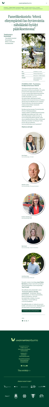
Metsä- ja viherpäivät (10, 41)
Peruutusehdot (8, 39)
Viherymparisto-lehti (24, 356)
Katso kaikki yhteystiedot (24, 349)
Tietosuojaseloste (24, 360)
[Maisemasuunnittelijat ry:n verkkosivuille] (24, 386)
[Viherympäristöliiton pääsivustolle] (3, 3)
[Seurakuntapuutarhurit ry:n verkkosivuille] (24, 397)
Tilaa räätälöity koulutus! (10, 38)
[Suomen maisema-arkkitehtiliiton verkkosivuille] (15, 386)
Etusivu (6, 7)
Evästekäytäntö (24, 361)
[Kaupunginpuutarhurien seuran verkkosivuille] (7, 387)
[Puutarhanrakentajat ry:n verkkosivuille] (15, 398)
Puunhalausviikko (9, 43)
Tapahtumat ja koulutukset (16, 7)
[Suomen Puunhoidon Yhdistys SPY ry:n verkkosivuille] (33, 387)
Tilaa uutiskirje (23, 370)
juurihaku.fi (23, 354)
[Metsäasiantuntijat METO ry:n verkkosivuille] (7, 396)
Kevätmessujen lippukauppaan (31, 310)
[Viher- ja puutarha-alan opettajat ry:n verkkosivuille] (41, 397)
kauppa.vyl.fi (24, 353)
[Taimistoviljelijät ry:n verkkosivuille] (33, 397)
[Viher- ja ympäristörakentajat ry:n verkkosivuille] (41, 387)
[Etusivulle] (24, 3)
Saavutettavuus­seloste (24, 358)
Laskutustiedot (24, 350)
